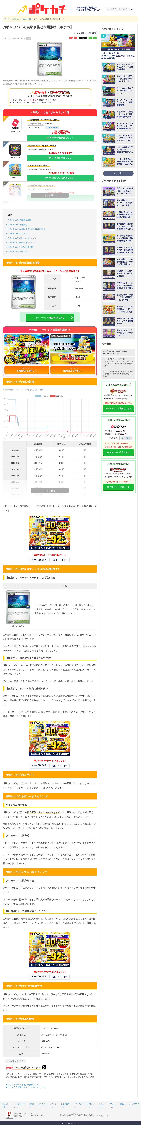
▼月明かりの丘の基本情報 (16, 251)
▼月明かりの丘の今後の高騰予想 (19, 247)
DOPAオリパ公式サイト (118, 452)
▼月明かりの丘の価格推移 (16, 225)
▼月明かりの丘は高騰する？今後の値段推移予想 (25, 229)
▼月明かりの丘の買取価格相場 (18, 220)
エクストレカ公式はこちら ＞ (60, 157)
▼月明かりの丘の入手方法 (16, 234)
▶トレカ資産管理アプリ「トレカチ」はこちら (26, 1087)
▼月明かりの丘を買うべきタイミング (21, 238)
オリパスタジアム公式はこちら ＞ (60, 177)
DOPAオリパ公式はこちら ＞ (60, 137)
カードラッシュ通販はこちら (118, 408)
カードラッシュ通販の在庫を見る (49, 318)
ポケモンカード (117, 361)
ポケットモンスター (110, 359)
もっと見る (118, 173)
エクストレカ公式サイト (118, 487)
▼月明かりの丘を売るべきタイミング (21, 242)
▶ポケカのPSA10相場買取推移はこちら (23, 1084)
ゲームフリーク (120, 364)
